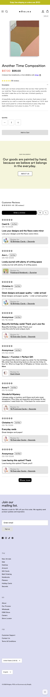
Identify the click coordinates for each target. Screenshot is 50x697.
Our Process (6, 606)
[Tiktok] (9, 538)
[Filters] (40, 213)
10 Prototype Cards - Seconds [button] (23, 409)
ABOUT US (25, 173)
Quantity (4, 117)
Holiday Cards (7, 583)
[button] (6, 80)
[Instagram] (6, 538)
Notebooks (6, 577)
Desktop (5, 565)
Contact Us (6, 638)
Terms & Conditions (9, 641)
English (5, 672)
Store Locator (7, 618)
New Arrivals (6, 559)
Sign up (7, 529)
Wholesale (5, 609)
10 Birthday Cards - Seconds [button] (22, 241)
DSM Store (6, 612)
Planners (5, 580)
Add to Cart (25, 132)
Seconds (5, 586)
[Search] (7, 11)
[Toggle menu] (2, 11)
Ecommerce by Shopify (24, 684)
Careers (4, 615)
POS (13, 684)
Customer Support (8, 635)
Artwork (5, 568)
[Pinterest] (12, 538)
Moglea (9, 684)
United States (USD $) (10, 660)
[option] (25, 38)
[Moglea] (25, 11)
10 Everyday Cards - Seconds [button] (22, 337)
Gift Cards (5, 571)
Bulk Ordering (7, 574)
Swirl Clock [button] (15, 374)
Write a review (19, 213)
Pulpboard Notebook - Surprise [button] (23, 272)
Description (5, 85)
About (4, 603)
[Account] (42, 11)
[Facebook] (3, 538)
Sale (3, 562)
